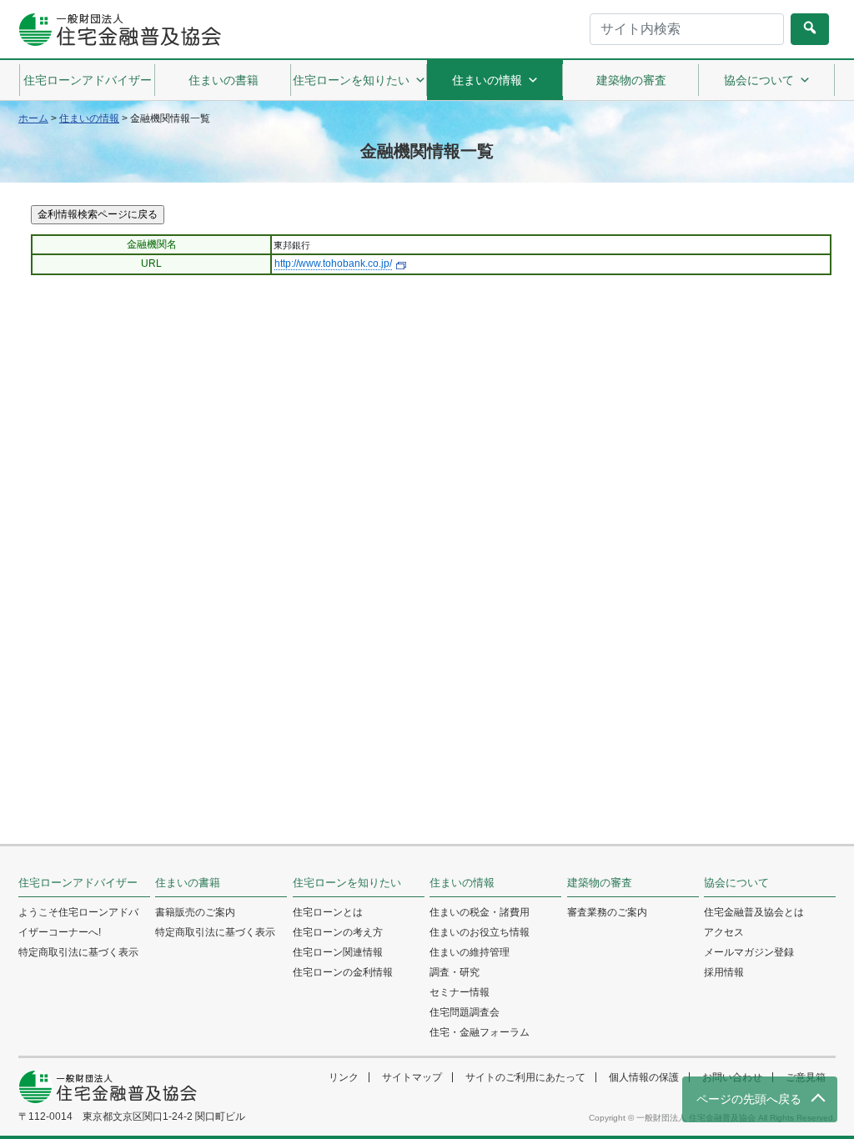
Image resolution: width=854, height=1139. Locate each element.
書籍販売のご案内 (195, 912)
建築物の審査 (631, 80)
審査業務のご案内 (607, 912)
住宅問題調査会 (465, 1012)
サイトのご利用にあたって (525, 1077)
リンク (344, 1077)
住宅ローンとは (328, 912)
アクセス (724, 932)
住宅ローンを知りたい (351, 80)
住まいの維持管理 (470, 952)
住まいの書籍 (223, 80)
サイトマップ (412, 1077)
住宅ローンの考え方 (338, 932)
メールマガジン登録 (749, 952)
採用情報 (724, 972)
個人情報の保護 (644, 1077)
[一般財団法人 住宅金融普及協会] (119, 30)
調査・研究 (455, 972)
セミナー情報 (460, 992)
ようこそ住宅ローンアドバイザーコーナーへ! (78, 922)
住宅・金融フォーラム (480, 1032)
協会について (759, 80)
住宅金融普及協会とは (754, 912)
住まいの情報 (487, 80)
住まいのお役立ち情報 (480, 932)
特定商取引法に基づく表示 (78, 952)
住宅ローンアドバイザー (87, 80)
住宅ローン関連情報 (338, 952)
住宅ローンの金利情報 (343, 972)
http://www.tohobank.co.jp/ (333, 263)
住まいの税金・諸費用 (480, 912)
